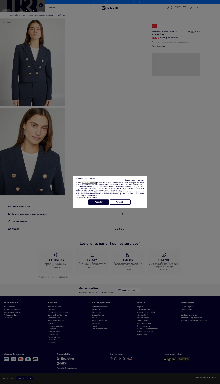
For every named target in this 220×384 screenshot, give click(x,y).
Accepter (99, 202)
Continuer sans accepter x (85, 179)
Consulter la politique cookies (86, 197)
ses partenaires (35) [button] (89, 183)
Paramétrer (120, 202)
